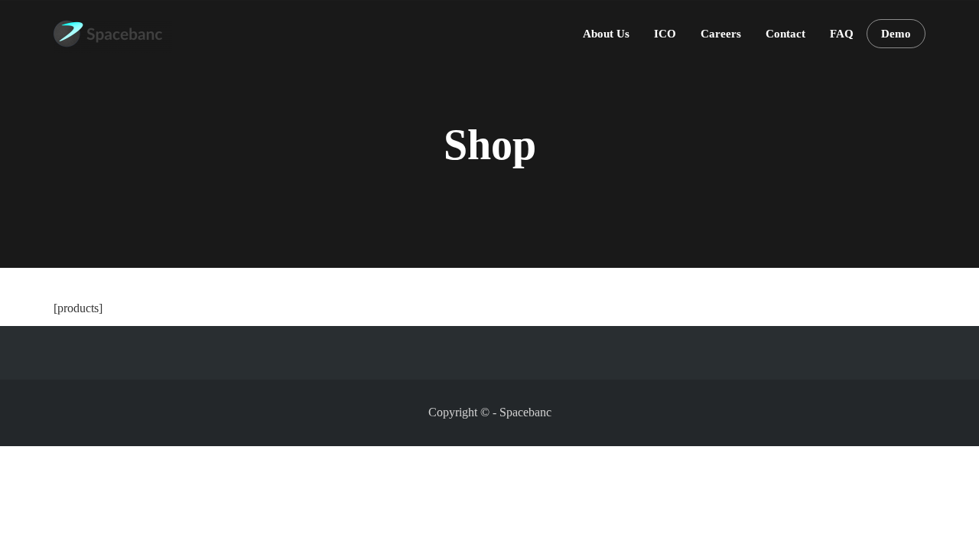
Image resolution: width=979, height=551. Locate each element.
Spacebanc (525, 412)
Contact (785, 34)
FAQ (842, 34)
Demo (896, 34)
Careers (721, 34)
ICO (665, 34)
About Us (606, 34)
